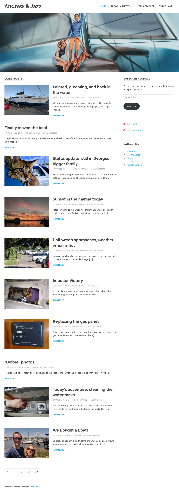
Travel (130, 161)
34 (22, 471)
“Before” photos (19, 362)
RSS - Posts (131, 123)
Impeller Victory (68, 280)
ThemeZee (37, 486)
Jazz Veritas (77, 286)
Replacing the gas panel (76, 321)
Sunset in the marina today (78, 199)
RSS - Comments (134, 130)
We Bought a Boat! (70, 430)
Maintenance (94, 97)
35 (29, 471)
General (131, 151)
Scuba (130, 158)
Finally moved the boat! (26, 127)
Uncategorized (50, 133)
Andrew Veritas (77, 97)
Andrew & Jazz (22, 6)
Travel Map (165, 6)
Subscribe (131, 106)
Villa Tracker (146, 6)
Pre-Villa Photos (120, 6)
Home (103, 6)
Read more (58, 115)
